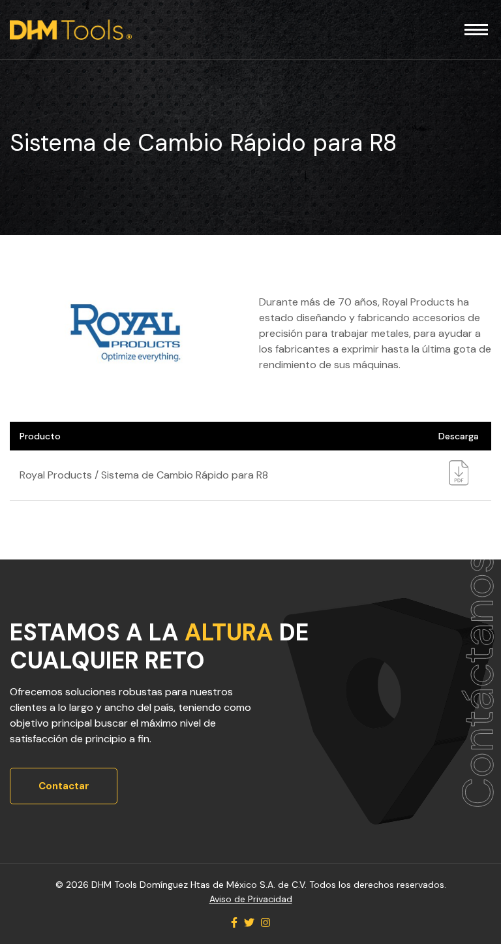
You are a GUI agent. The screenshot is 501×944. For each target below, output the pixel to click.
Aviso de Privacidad (250, 899)
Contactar (63, 786)
